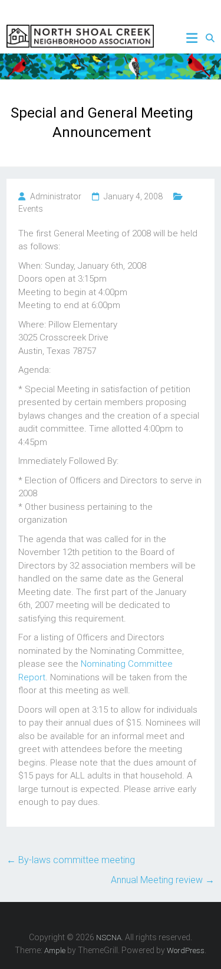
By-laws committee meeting (70, 860)
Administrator (55, 196)
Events (30, 208)
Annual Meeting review (163, 880)
